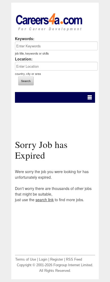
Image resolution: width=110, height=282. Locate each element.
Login (43, 259)
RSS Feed (74, 259)
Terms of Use (25, 259)
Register (56, 259)
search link (45, 199)
